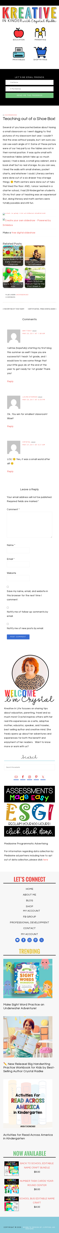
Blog (29, 900)
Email (11, 559)
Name (11, 545)
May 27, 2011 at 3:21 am (34, 445)
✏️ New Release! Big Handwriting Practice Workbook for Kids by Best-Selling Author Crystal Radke (29, 1067)
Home (29, 889)
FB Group (29, 916)
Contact (29, 928)
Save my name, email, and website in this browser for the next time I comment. (27, 595)
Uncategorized (10, 115)
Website (11, 573)
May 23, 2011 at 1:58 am (34, 333)
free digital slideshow (23, 233)
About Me (29, 894)
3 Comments (10, 297)
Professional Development (29, 922)
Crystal (27, 442)
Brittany (27, 331)
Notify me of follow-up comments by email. (27, 614)
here (45, 860)
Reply (10, 381)
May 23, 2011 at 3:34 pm (34, 399)
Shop (29, 906)
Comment (13, 509)
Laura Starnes (30, 397)
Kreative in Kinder (29, 15)
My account (31, 911)
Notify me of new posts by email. (25, 628)
